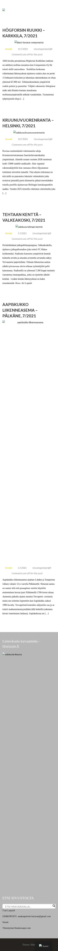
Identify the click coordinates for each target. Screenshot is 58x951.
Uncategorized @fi (43, 49)
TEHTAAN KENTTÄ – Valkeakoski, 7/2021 (23, 217)
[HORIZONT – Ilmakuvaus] (3, 9)
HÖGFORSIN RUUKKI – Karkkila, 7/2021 (23, 33)
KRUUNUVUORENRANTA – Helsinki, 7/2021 (28, 123)
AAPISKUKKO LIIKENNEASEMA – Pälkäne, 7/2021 (20, 310)
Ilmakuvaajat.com (22, 928)
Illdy (33, 944)
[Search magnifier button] (53, 905)
